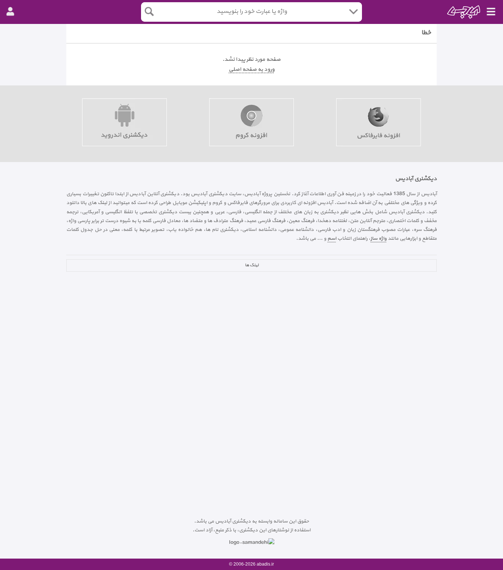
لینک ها (251, 265)
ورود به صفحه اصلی (251, 69)
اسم (331, 238)
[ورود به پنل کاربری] (10, 12)
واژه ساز (378, 238)
